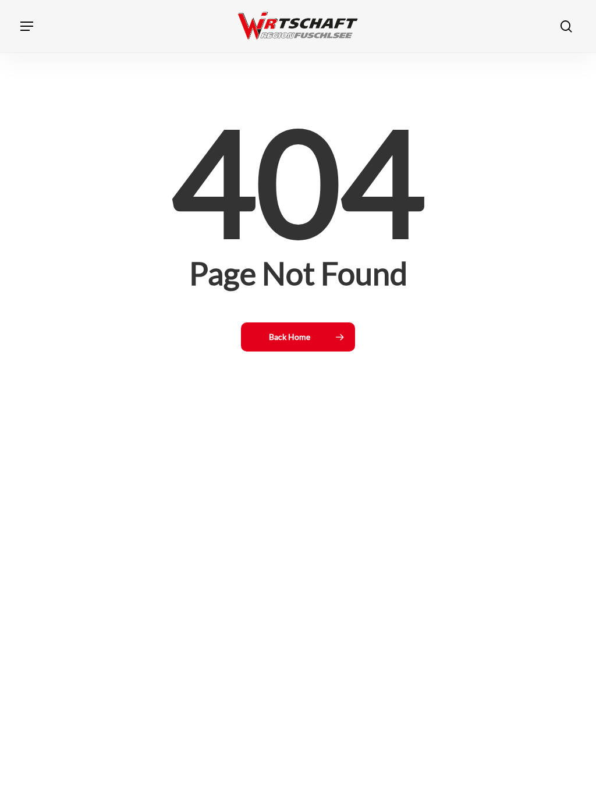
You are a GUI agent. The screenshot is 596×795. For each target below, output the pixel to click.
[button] (26, 26)
